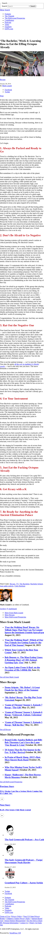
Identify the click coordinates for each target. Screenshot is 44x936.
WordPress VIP (15, 933)
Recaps (2, 80)
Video (7, 25)
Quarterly (8, 27)
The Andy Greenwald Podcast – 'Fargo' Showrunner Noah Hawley (24, 861)
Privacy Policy (16, 916)
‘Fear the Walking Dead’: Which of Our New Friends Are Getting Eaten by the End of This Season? (24, 642)
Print (2, 96)
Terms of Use (5, 916)
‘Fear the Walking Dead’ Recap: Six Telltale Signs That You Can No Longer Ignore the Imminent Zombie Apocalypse (24, 630)
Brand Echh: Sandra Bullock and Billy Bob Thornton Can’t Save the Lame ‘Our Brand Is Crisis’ (23, 742)
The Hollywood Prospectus (15, 18)
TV (17, 584)
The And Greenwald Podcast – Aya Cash (24, 839)
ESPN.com (9, 29)
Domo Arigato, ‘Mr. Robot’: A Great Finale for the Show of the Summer (22, 688)
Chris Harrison (19, 586)
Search (4, 6)
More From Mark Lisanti (14, 613)
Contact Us (24, 923)
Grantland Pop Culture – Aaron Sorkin (24, 882)
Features (8, 14)
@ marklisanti (11, 609)
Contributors (9, 20)
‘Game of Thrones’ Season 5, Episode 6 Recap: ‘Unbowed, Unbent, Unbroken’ (23, 713)
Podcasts (8, 22)
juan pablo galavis (6, 586)
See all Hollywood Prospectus (11, 782)
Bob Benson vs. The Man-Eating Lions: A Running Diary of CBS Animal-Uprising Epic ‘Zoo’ (24, 660)
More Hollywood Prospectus (15, 617)
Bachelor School (36, 584)
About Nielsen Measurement (14, 921)
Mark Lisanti (7, 86)
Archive (3, 609)
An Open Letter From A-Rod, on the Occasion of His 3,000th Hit (22, 668)
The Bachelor (24, 584)
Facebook (8, 90)
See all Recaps (5, 729)
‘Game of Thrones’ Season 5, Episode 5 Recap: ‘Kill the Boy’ (23, 723)
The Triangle (9, 16)
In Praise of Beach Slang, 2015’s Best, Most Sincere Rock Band (23, 758)
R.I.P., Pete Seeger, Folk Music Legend (15, 810)
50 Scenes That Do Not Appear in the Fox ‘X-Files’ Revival (22, 751)
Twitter (7, 92)
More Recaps (10, 615)
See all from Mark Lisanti (9, 677)
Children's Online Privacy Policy (18, 919)
